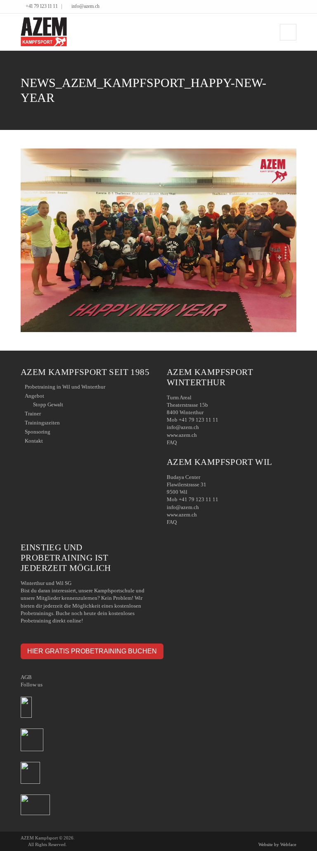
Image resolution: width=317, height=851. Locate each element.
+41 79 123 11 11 (41, 6)
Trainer (33, 413)
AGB (26, 677)
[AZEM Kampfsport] (44, 32)
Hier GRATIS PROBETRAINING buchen (92, 651)
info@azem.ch (85, 6)
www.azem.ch (182, 435)
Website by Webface (277, 844)
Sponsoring (37, 432)
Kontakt (34, 441)
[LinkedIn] (288, 7)
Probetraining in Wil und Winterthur (65, 387)
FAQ (172, 442)
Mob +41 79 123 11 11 (192, 420)
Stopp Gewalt (48, 404)
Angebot (34, 396)
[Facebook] (281, 7)
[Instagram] (294, 7)
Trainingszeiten (42, 423)
